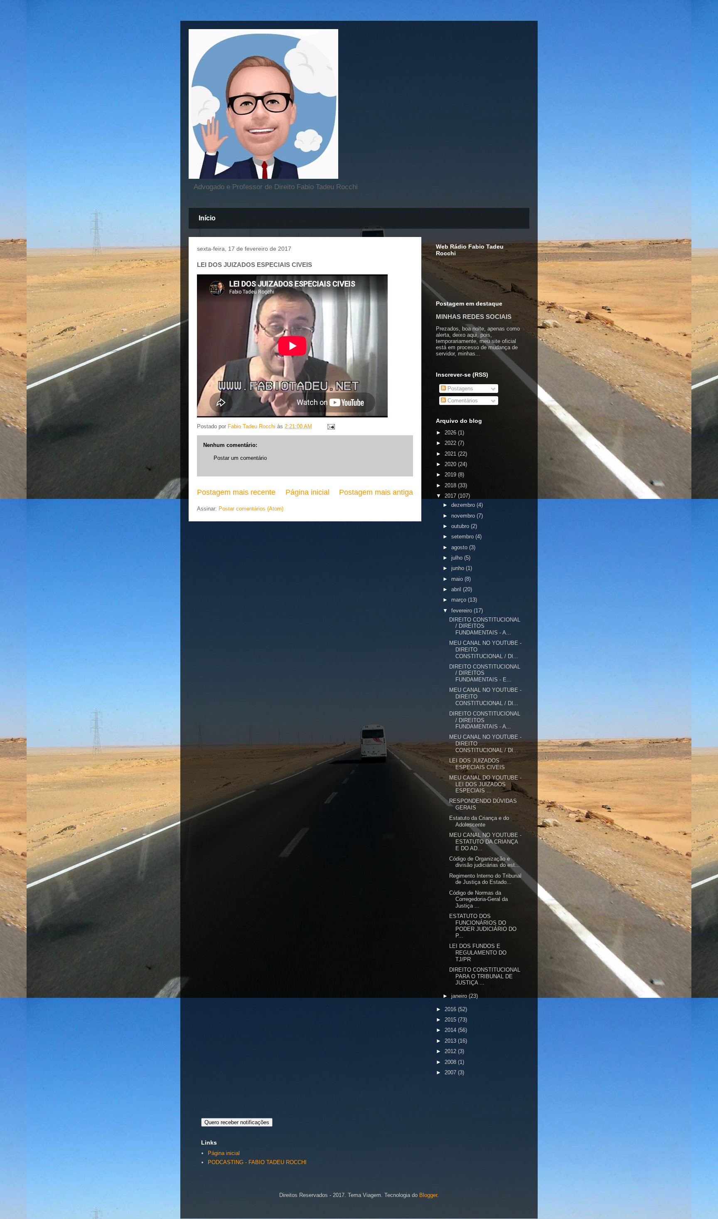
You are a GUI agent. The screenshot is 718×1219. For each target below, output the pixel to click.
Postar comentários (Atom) (251, 509)
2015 (451, 1020)
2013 (451, 1041)
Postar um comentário (240, 458)
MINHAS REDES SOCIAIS (473, 316)
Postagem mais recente (236, 492)
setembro (463, 536)
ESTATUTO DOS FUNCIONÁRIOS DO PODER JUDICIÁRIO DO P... (482, 926)
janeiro (460, 996)
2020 (451, 464)
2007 (451, 1072)
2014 (451, 1030)
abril (457, 589)
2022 (451, 443)
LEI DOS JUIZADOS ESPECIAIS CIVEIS (477, 764)
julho (457, 558)
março (459, 600)
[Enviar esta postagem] (331, 426)
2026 (451, 432)
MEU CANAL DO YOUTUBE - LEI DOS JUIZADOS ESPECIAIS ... (485, 784)
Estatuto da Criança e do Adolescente (479, 821)
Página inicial (307, 492)
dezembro (464, 505)
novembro (464, 516)
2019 (451, 474)
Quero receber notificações (236, 1122)
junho (458, 568)
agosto (460, 547)
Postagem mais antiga (376, 492)
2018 (451, 485)
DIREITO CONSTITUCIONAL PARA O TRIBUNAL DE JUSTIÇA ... (484, 976)
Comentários (462, 400)
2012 (451, 1051)
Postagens (459, 388)
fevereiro (462, 610)
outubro (461, 526)
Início (207, 218)
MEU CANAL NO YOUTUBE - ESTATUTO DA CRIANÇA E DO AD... (485, 841)
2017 (451, 496)
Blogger (428, 1195)
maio (458, 579)
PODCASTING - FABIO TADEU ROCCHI (257, 1162)
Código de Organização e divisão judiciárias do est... (484, 862)
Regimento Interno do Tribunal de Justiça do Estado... (485, 879)
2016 (451, 1009)
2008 (451, 1062)
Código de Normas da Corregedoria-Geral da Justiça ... (478, 899)
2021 (451, 454)
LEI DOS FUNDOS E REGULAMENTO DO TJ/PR (478, 952)
